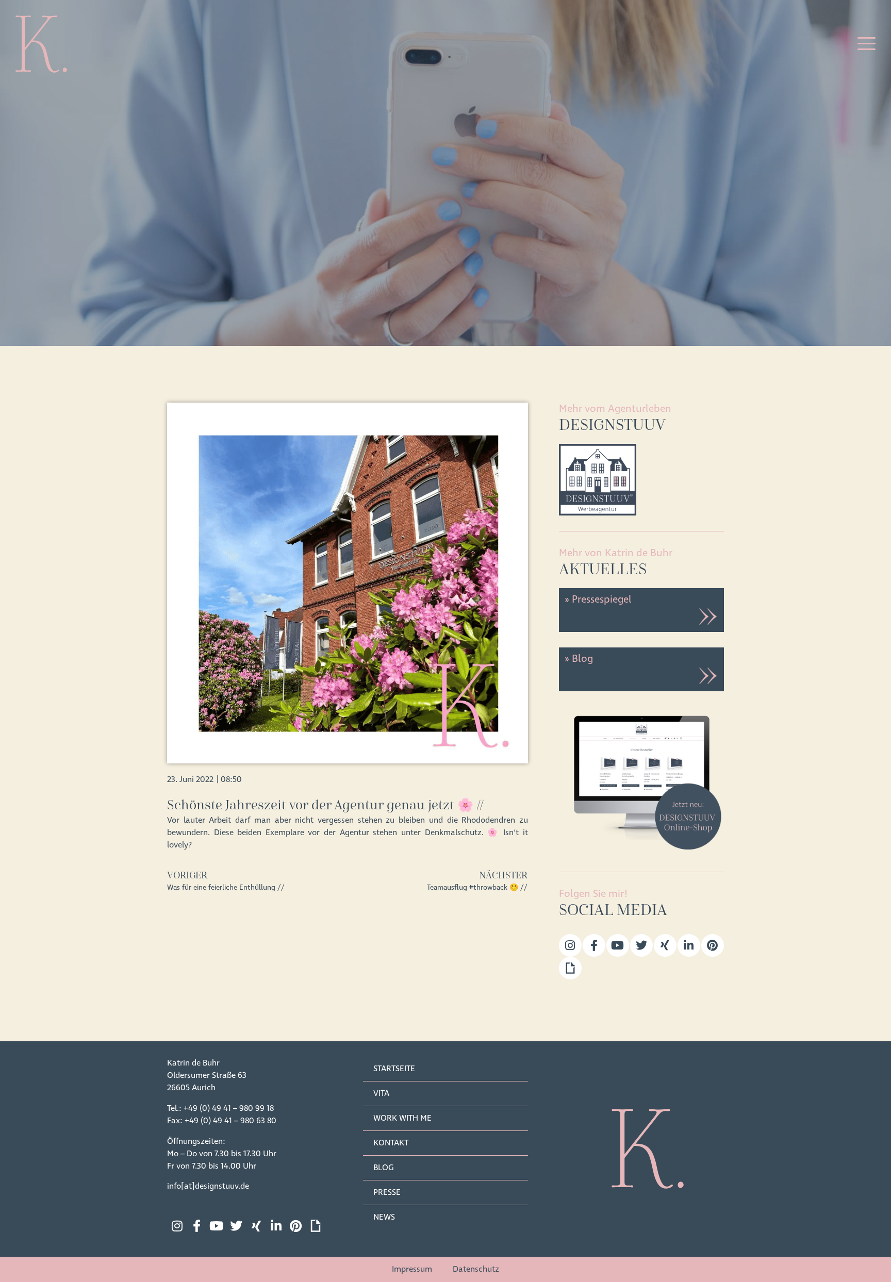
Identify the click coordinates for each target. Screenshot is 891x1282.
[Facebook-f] (594, 945)
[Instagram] (570, 945)
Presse (387, 1192)
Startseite (394, 1068)
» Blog (578, 659)
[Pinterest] (712, 945)
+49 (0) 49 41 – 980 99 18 (229, 1108)
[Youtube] (617, 945)
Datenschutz (476, 1269)
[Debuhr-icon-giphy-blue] (570, 968)
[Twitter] (641, 945)
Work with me (402, 1118)
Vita (381, 1093)
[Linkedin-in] (689, 945)
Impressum (412, 1269)
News (384, 1217)
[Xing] (665, 945)
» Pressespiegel (598, 599)
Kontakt (390, 1142)
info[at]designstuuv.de (208, 1186)
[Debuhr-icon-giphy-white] (315, 1226)
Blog (383, 1167)
